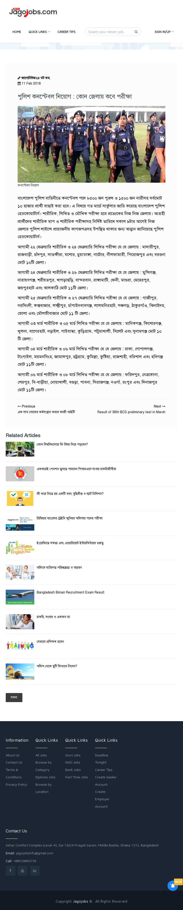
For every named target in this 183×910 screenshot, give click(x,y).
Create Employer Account (102, 798)
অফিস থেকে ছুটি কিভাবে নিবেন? (57, 666)
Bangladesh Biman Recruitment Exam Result (70, 592)
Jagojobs (80, 901)
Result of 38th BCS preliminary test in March (131, 412)
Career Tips (66, 32)
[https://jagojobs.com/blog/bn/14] (20, 473)
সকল (14, 697)
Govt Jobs (73, 755)
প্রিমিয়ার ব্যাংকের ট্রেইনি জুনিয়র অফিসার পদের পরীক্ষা (69, 518)
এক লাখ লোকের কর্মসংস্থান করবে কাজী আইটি (46, 412)
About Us (13, 755)
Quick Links (38, 32)
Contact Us (14, 762)
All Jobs (41, 755)
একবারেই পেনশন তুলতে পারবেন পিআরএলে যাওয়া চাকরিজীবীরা (76, 469)
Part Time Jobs (76, 777)
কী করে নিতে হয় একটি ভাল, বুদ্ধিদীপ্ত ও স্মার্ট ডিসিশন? (70, 494)
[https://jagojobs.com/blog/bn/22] (20, 572)
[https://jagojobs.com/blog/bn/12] (20, 646)
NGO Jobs (72, 762)
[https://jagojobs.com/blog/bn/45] (20, 547)
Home (16, 32)
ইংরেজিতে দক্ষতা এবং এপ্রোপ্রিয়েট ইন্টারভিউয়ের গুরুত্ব (70, 543)
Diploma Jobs (46, 777)
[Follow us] (10, 871)
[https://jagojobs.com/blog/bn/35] (20, 523)
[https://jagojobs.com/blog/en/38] (20, 597)
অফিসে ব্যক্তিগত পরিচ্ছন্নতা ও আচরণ (59, 568)
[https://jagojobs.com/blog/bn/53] (20, 498)
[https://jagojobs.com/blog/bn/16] (20, 672)
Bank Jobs (73, 770)
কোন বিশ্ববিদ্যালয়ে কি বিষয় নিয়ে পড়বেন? (62, 444)
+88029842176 (24, 861)
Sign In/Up (163, 32)
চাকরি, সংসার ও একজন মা (53, 617)
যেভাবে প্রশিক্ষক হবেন (50, 642)
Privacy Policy (16, 784)
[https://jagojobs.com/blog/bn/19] (20, 449)
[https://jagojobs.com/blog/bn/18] (20, 621)
